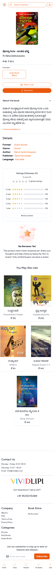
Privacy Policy (6, 522)
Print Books (6, 535)
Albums (4, 513)
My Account (33, 514)
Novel (17, 148)
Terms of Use (6, 519)
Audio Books (20, 144)
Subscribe (41, 556)
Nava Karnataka (23, 155)
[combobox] (24, 4)
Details (7, 138)
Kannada (19, 159)
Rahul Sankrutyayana (15, 55)
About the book (11, 100)
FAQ (3, 516)
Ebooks (4, 532)
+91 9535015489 (27, 495)
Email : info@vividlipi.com (12, 471)
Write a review (27, 216)
